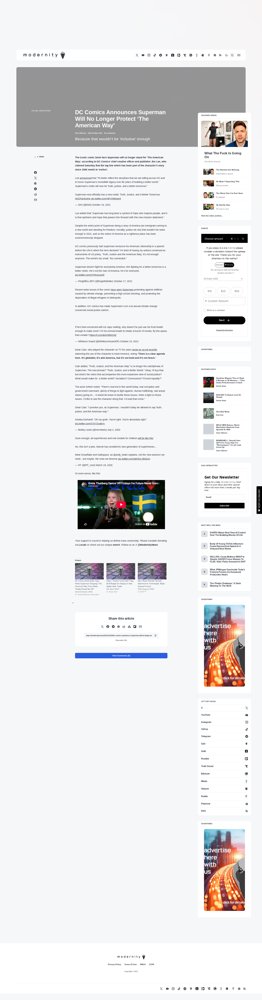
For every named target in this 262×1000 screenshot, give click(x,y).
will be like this (145, 438)
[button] (227, 55)
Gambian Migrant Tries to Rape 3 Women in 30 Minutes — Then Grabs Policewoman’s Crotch (230, 380)
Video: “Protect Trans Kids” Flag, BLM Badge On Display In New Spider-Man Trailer (120, 583)
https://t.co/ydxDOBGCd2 (102, 335)
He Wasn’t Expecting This (227, 181)
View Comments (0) (121, 656)
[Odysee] (202, 55)
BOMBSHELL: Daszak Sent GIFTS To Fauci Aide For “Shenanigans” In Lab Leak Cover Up (228, 443)
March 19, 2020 (104, 465)
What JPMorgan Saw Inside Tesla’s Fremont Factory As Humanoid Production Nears (227, 572)
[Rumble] (178, 55)
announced (86, 178)
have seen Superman (122, 289)
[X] (137, 55)
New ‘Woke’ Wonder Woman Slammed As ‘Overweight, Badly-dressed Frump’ (151, 583)
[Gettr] (172, 55)
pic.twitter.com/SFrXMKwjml (106, 198)
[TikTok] (154, 55)
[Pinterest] (215, 55)
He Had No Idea (223, 205)
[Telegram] (160, 55)
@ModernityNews (148, 544)
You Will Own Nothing (40, 111)
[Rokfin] (209, 55)
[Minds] (196, 55)
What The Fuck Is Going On (222, 155)
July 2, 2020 (113, 429)
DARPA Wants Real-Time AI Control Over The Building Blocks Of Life (228, 533)
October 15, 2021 (129, 341)
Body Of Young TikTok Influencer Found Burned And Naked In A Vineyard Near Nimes (226, 546)
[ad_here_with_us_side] (224, 645)
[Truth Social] (184, 55)
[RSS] (220, 55)
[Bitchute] (190, 55)
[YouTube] (143, 55)
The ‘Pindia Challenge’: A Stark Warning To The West (225, 584)
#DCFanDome (82, 198)
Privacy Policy (114, 964)
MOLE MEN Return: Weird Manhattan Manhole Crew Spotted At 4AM (227, 427)
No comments (109, 133)
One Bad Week (223, 412)
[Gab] (166, 55)
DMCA (143, 964)
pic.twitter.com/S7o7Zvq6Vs (90, 423)
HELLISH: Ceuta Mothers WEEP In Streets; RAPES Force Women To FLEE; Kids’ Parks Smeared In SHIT (227, 559)
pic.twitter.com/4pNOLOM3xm (134, 458)
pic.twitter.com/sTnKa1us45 (89, 275)
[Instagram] (149, 55)
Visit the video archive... (212, 216)
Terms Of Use (130, 964)
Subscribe (224, 505)
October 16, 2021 (101, 204)
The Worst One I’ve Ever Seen (229, 193)
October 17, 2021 (123, 281)
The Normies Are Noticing (227, 170)
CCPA (151, 964)
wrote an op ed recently (144, 349)
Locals (82, 544)
